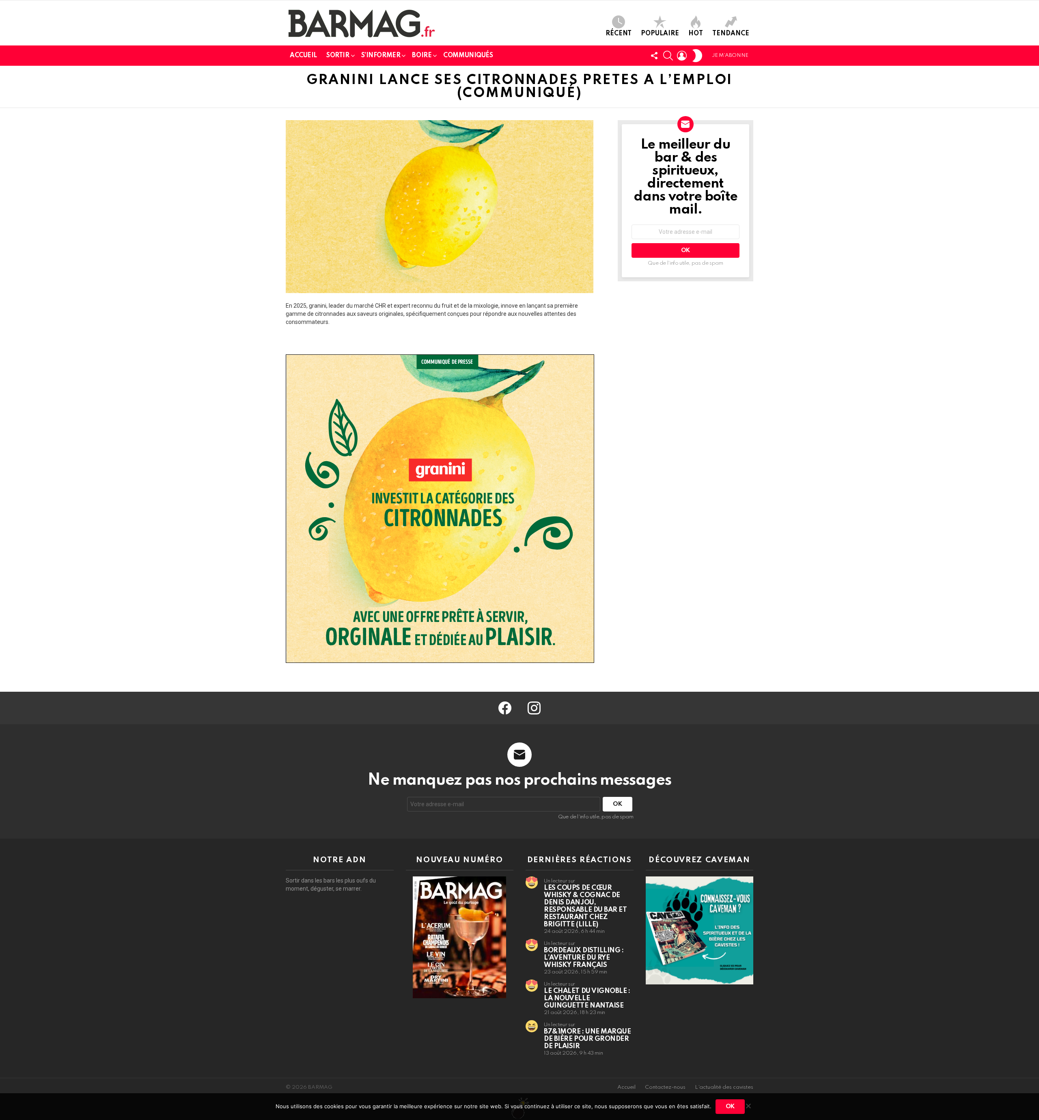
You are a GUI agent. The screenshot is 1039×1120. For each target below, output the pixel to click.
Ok (730, 1106)
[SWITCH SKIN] (697, 55)
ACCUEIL (303, 55)
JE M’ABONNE (730, 55)
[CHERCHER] (668, 55)
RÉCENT (619, 33)
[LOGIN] (682, 55)
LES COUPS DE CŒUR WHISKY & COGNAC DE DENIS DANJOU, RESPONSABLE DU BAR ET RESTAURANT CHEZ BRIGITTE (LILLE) (585, 906)
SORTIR (337, 55)
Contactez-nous (665, 1087)
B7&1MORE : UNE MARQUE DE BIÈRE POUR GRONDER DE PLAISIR (587, 1039)
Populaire (660, 33)
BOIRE (421, 55)
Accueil (626, 1087)
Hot (695, 33)
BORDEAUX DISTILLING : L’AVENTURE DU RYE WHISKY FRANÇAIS (584, 958)
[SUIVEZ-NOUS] (654, 55)
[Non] (748, 1105)
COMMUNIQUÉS (468, 55)
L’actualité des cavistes (724, 1087)
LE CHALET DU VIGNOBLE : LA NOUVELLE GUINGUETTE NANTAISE (587, 998)
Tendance (730, 33)
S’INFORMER (381, 55)
